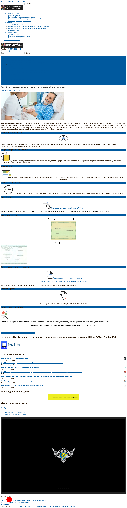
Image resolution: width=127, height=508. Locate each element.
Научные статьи (13, 30)
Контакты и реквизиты (12, 40)
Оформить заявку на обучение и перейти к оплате (18, 333)
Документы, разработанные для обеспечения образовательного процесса (33, 19)
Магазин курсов (13, 34)
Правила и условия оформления (15, 414)
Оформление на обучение (16, 38)
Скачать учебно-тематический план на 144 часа (67, 208)
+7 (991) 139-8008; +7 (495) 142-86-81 (15, 502)
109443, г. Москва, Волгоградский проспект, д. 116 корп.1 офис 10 (25, 501)
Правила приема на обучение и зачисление (67, 278)
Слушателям (8, 23)
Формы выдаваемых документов (19, 21)
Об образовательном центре (14, 13)
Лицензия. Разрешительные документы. (22, 17)
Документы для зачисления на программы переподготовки (28, 26)
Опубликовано (6, 91)
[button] (59, 487)
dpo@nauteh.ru (21, 2)
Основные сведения (14, 15)
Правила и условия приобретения (19, 36)
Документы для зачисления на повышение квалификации (27, 28)
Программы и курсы (11, 32)
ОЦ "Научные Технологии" (24, 506)
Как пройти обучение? (15, 25)
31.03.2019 (15, 91)
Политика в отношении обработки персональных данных (55, 506)
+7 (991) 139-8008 (8, 2)
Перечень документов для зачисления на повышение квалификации (63, 282)
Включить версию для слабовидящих (65, 397)
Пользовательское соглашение (14, 412)
